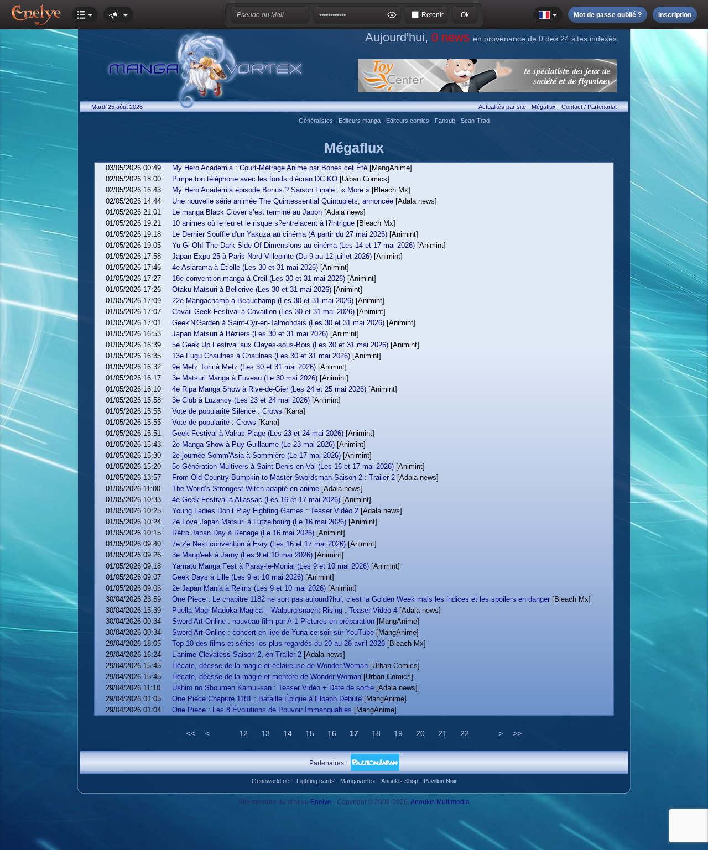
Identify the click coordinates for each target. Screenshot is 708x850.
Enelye (320, 802)
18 (376, 733)
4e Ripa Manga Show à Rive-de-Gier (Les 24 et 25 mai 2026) (269, 389)
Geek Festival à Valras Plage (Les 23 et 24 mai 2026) (257, 433)
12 (243, 733)
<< (190, 733)
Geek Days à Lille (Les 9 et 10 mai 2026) (237, 577)
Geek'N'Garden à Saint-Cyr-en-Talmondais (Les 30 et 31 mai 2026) (278, 323)
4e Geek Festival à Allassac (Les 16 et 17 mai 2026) (256, 500)
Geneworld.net (271, 781)
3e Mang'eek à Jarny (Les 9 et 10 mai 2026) (242, 555)
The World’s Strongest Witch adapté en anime (245, 488)
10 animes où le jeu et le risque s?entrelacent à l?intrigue (263, 223)
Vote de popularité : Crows (214, 422)
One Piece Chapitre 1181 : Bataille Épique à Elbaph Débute (267, 699)
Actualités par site (502, 106)
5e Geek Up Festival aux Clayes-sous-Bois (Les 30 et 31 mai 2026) (280, 345)
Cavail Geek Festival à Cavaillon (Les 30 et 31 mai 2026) (263, 311)
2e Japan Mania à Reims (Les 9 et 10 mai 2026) (249, 588)
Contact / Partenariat (589, 106)
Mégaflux (544, 106)
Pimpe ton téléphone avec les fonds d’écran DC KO (254, 179)
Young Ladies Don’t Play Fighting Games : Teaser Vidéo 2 (265, 511)
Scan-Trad (475, 120)
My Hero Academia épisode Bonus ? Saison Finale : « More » (270, 190)
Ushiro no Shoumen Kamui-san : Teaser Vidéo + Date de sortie (273, 688)
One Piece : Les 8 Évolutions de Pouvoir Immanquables (262, 710)
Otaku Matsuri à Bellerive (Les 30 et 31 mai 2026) (251, 289)
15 (309, 733)
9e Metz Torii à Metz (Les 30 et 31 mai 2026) (244, 367)
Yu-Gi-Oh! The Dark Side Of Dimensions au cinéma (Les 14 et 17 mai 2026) (293, 245)
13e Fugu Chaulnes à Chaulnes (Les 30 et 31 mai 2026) (261, 356)
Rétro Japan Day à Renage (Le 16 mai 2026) (243, 533)
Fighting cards (315, 781)
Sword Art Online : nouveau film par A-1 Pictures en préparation (273, 621)
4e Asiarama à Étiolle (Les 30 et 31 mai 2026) (245, 267)
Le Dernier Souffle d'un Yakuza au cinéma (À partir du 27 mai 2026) (279, 234)
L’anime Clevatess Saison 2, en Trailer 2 (236, 654)
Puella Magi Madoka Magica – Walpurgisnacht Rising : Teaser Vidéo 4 (284, 610)
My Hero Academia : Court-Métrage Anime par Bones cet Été (269, 168)
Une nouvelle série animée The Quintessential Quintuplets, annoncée (282, 201)
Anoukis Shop (399, 781)
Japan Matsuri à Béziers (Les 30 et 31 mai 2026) (250, 334)
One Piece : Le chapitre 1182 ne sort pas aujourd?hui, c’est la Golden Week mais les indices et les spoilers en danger (361, 599)
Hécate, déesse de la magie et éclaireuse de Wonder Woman (270, 665)
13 (265, 733)
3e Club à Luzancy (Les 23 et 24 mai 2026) (241, 400)
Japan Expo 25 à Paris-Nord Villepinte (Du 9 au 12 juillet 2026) (272, 256)
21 (442, 733)
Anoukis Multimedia (440, 802)
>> (517, 733)
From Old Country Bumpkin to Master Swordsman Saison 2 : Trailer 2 (283, 477)
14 (287, 733)
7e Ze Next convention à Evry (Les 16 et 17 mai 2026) (259, 544)
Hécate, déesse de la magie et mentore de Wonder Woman (266, 676)
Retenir (432, 15)
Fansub (445, 120)
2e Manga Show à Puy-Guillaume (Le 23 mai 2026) (253, 444)
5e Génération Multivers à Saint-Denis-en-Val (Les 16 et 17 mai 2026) (283, 466)
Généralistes (316, 120)
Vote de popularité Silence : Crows (227, 411)
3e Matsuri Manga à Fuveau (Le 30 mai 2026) (244, 378)
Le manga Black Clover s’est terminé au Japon (247, 212)
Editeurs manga (360, 120)
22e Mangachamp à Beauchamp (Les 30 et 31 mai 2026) (262, 300)
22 (464, 733)
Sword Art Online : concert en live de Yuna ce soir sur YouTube (273, 632)
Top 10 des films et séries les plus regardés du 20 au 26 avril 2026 (278, 643)
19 (398, 733)
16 (331, 733)
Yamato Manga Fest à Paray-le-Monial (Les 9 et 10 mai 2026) (270, 566)
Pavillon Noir (440, 781)
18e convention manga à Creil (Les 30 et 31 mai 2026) (258, 278)
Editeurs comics (407, 120)
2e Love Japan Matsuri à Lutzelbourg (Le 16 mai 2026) (259, 522)
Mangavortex (358, 781)
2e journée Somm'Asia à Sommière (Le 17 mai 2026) (256, 455)
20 (420, 733)
